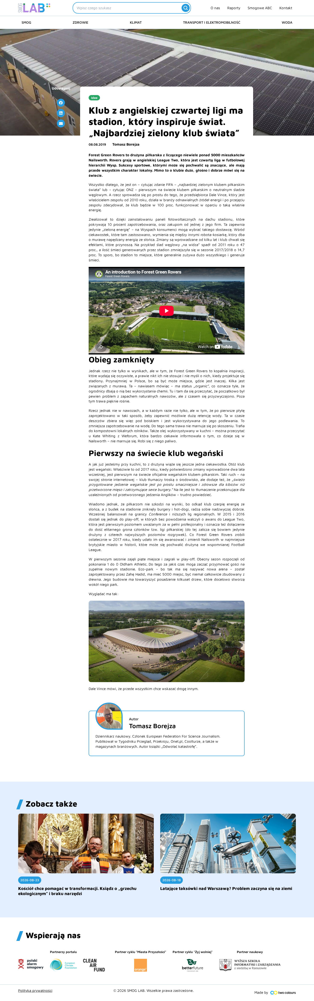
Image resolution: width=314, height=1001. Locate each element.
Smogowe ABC (260, 8)
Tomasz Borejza (125, 144)
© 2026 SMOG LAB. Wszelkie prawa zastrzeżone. (153, 990)
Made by (261, 992)
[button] (61, 103)
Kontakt (285, 8)
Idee (94, 98)
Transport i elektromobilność (211, 22)
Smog (26, 22)
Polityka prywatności (35, 990)
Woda (287, 22)
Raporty (233, 8)
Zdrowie (80, 22)
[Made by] (283, 993)
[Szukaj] (186, 8)
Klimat (136, 22)
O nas (215, 8)
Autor (134, 719)
